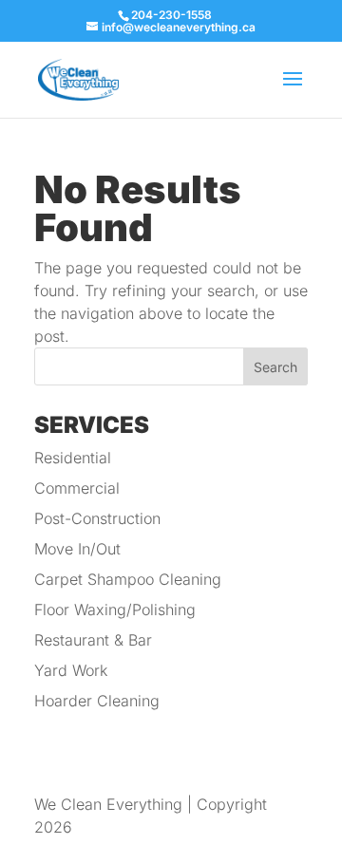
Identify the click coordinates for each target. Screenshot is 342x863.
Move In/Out (77, 548)
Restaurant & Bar (93, 639)
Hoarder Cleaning (97, 700)
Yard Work (70, 670)
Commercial (77, 487)
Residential (72, 457)
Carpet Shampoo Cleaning (127, 579)
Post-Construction (97, 518)
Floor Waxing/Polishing (115, 609)
